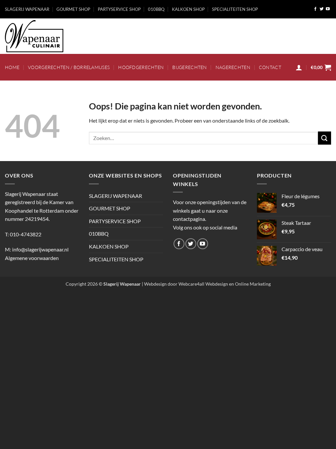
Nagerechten (233, 67)
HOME (12, 67)
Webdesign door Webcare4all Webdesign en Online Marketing (207, 284)
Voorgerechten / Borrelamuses (69, 67)
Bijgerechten (189, 67)
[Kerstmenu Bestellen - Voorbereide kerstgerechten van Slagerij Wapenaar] (51, 36)
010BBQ (156, 9)
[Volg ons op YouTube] (328, 9)
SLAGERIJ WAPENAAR (27, 9)
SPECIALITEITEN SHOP (235, 9)
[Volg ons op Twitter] (322, 9)
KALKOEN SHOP (188, 9)
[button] (299, 67)
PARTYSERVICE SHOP (119, 9)
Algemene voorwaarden (32, 258)
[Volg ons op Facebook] (315, 9)
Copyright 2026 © (103, 284)
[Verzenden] (324, 137)
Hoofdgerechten (141, 67)
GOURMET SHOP (73, 9)
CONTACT (270, 67)
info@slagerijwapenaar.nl (40, 249)
